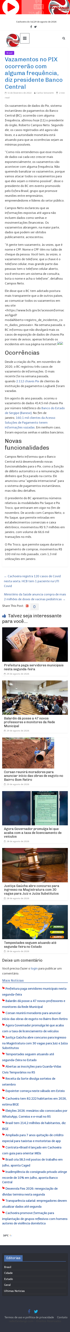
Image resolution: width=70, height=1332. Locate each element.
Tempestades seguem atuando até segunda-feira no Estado (30, 945)
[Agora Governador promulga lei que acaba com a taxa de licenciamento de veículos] (35, 793)
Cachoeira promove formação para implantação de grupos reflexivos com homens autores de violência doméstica (34, 1218)
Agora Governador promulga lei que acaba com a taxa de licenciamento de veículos (33, 833)
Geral (7, 1285)
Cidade (8, 1273)
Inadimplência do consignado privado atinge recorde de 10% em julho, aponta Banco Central (34, 1177)
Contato (62, 1317)
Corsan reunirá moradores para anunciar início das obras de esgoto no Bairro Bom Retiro (33, 776)
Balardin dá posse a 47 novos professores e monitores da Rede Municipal (29, 722)
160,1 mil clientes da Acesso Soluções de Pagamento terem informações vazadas (30, 422)
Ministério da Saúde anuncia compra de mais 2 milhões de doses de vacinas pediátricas (35, 597)
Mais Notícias (13, 981)
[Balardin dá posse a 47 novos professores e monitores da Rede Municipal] (35, 683)
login (34, 968)
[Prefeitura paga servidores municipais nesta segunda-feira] (35, 629)
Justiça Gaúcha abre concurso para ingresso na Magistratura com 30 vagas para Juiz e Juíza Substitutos (31, 890)
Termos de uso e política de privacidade (29, 1317)
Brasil (9, 53)
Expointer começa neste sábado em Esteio (35, 1091)
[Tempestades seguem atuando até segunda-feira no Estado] (35, 907)
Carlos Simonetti (45, 93)
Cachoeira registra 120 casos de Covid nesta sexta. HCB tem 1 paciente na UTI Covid (32, 581)
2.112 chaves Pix (28, 381)
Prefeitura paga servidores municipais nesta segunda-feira (34, 667)
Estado (8, 1279)
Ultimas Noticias (25, 53)
